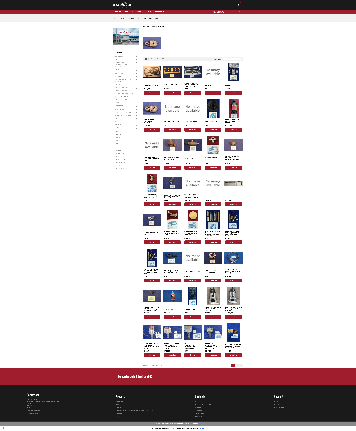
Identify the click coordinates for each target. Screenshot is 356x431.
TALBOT (117, 166)
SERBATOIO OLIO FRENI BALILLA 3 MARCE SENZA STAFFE (152, 159)
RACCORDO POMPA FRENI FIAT (211, 158)
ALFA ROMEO (119, 56)
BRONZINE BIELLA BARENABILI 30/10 (231, 84)
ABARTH (117, 85)
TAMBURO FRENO (210, 196)
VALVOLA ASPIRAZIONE (172, 121)
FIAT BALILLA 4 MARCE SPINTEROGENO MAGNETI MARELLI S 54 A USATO (152, 346)
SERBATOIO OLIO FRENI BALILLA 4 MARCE (171, 158)
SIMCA (117, 131)
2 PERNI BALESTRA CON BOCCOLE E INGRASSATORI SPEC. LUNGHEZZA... (212, 233)
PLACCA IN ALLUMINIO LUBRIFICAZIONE (191, 308)
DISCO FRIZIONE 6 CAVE (192, 271)
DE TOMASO (119, 76)
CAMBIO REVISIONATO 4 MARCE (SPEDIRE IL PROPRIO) (233, 309)
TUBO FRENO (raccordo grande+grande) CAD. (172, 196)
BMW (116, 118)
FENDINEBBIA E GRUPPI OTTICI (124, 93)
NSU (116, 121)
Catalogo (129, 12)
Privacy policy (200, 413)
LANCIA (117, 70)
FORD (116, 147)
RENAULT (118, 137)
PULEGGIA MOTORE (211, 121)
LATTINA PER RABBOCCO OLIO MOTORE (172, 308)
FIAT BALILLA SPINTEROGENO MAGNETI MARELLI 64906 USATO (190, 346)
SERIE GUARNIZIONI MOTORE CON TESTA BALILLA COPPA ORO (191, 85)
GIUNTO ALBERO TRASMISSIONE (210, 271)
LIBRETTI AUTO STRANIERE (123, 115)
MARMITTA (229, 196)
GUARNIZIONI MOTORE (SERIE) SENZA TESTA (151, 84)
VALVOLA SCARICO (190, 121)
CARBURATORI (120, 109)
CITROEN (118, 134)
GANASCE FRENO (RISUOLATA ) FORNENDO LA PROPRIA (192, 196)
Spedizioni (198, 402)
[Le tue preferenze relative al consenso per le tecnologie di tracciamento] (3, 428)
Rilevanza (232, 59)
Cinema (148, 12)
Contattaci (159, 12)
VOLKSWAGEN (119, 153)
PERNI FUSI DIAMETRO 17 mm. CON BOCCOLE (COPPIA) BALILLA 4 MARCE (233, 233)
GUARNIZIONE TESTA (171, 84)
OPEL (116, 140)
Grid (146, 59)
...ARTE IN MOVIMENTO (122, 99)
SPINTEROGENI (119, 106)
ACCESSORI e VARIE (121, 96)
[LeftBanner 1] (126, 36)
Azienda (118, 12)
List (148, 59)
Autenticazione (279, 405)
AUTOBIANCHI (119, 73)
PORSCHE (118, 125)
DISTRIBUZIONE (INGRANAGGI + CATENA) (149, 121)
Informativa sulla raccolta (160, 429)
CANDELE (118, 103)
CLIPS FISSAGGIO (120, 162)
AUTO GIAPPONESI (121, 169)
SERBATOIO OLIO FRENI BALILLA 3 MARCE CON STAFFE (232, 121)
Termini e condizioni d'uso (204, 405)
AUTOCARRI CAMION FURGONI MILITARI (122, 89)
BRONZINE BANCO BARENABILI (211, 84)
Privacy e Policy (167, 424)
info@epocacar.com (34, 413)
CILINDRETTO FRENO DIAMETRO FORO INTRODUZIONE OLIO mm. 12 (232, 159)
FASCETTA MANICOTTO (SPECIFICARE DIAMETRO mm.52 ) (151, 309)
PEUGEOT (118, 150)
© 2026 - (159, 424)
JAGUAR (117, 156)
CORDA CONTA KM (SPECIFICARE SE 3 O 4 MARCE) (232, 271)
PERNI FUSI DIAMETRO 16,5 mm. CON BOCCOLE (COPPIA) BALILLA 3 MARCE (152, 271)
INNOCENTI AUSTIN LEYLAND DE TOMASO (124, 80)
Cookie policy (199, 416)
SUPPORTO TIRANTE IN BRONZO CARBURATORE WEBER (172, 233)
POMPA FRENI (189, 158)
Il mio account (279, 407)
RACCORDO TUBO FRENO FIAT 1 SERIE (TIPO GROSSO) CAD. (152, 196)
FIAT (116, 59)
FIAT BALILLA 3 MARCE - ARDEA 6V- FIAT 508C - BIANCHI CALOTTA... (233, 346)
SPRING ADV (196, 424)
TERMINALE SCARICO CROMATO (151, 233)
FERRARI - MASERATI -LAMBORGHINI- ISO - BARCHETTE (122, 65)
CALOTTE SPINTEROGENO (123, 112)
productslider (120, 159)
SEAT (116, 128)
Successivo (241, 365)
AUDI (116, 144)
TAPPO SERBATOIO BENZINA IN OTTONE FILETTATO (191, 233)
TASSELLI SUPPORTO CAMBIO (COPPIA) (171, 271)
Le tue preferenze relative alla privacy (185, 429)
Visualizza (152, 93)
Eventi (139, 12)
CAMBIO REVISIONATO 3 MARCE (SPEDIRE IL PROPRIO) (213, 309)
